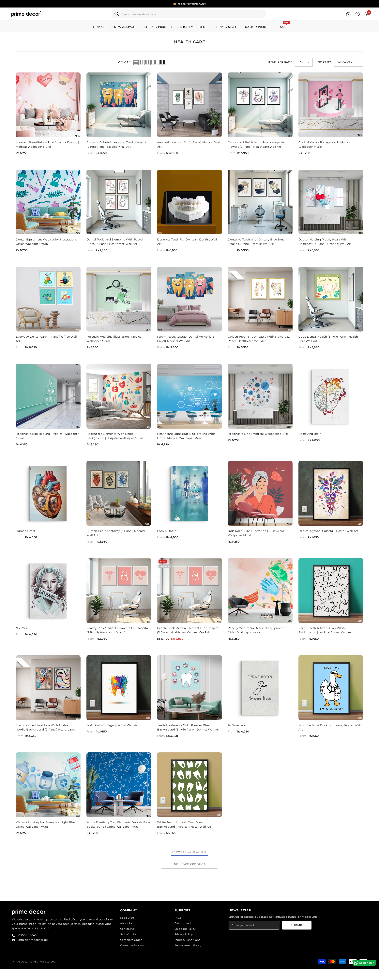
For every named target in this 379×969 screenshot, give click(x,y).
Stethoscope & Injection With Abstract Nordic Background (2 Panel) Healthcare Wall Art (45, 727)
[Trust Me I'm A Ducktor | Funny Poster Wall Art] (330, 687)
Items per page (280, 62)
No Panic (22, 628)
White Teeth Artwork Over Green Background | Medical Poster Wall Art (184, 824)
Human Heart (25, 531)
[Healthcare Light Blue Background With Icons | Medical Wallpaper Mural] (189, 396)
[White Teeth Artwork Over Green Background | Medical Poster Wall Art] (189, 784)
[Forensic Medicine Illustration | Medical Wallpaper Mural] (118, 299)
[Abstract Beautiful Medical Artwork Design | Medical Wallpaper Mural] (48, 104)
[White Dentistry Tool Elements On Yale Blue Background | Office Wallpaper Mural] (118, 784)
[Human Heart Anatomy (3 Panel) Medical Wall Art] (118, 493)
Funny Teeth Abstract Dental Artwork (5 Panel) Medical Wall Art (185, 339)
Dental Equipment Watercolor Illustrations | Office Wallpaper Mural (47, 242)
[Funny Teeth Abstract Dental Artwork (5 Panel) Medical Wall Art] (189, 299)
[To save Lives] (260, 687)
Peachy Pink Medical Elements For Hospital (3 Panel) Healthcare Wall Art (117, 630)
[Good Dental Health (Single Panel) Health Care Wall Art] (330, 299)
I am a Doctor (167, 531)
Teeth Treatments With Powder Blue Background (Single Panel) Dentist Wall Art (188, 727)
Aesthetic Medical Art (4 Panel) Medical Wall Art (188, 144)
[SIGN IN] (348, 14)
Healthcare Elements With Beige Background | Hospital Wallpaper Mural (114, 436)
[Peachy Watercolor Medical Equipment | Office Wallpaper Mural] (260, 590)
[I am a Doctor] (189, 493)
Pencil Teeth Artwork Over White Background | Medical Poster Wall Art (325, 630)
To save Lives (237, 725)
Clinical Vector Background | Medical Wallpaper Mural (324, 144)
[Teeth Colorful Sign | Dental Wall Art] (118, 687)
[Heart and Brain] (330, 396)
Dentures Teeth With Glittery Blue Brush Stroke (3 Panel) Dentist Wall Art (257, 242)
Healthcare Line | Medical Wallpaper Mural (258, 434)
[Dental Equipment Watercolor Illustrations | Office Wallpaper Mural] (48, 202)
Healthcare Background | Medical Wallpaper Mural (47, 436)
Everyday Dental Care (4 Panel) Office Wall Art (46, 339)
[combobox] (192, 13)
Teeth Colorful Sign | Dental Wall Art (112, 725)
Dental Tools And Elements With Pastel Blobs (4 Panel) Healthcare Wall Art (114, 242)
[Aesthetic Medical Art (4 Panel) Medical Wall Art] (189, 104)
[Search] (189, 13)
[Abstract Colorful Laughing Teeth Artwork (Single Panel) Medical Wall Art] (118, 104)
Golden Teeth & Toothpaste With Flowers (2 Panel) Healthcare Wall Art (259, 339)
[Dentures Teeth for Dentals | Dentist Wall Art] (189, 202)
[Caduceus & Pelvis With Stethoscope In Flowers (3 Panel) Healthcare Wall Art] (260, 104)
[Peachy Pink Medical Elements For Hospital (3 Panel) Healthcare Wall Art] (118, 590)
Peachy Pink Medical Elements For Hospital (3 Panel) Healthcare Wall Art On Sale (188, 630)
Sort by (324, 62)
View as (124, 62)
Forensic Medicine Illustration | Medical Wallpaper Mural (114, 339)
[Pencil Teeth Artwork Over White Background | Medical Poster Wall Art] (330, 590)
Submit (297, 925)
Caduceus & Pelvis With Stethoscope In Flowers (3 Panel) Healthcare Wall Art (256, 144)
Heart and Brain (309, 434)
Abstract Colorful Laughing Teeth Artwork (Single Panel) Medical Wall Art (116, 144)
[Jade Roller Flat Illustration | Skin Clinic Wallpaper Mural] (260, 493)
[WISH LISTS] (358, 14)
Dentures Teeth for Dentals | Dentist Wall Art (187, 242)
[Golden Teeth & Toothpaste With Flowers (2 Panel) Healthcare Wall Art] (260, 299)
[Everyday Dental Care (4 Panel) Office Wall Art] (48, 299)
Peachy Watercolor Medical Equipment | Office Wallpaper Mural (256, 630)
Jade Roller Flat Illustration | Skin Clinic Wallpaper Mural (256, 533)
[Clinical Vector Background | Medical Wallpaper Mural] (330, 104)
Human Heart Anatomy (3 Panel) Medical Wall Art (115, 533)
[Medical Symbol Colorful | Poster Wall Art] (330, 493)
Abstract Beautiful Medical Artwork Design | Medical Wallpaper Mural (47, 144)
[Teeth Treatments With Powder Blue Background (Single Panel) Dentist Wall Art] (189, 687)
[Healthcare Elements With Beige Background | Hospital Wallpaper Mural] (118, 396)
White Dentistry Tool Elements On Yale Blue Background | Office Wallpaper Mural (118, 824)
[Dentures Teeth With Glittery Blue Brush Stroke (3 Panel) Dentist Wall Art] (260, 202)
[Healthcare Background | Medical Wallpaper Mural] (48, 396)
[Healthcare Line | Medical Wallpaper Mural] (260, 396)
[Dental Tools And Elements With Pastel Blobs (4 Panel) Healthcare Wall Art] (118, 202)
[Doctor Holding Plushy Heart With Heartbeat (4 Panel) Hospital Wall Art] (330, 202)
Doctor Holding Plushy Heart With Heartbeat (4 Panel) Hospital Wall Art (325, 242)
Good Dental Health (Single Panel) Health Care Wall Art (328, 339)
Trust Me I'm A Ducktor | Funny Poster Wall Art (329, 727)
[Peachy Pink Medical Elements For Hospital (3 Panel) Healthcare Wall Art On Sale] (189, 590)
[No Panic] (48, 590)
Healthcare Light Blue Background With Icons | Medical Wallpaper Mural (186, 436)
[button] (136, 62)
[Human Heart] (48, 493)
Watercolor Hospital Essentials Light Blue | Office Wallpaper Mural (46, 824)
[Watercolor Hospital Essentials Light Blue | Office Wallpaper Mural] (48, 784)
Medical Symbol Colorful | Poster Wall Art (328, 531)
